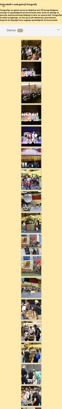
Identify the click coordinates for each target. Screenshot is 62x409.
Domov (11, 30)
